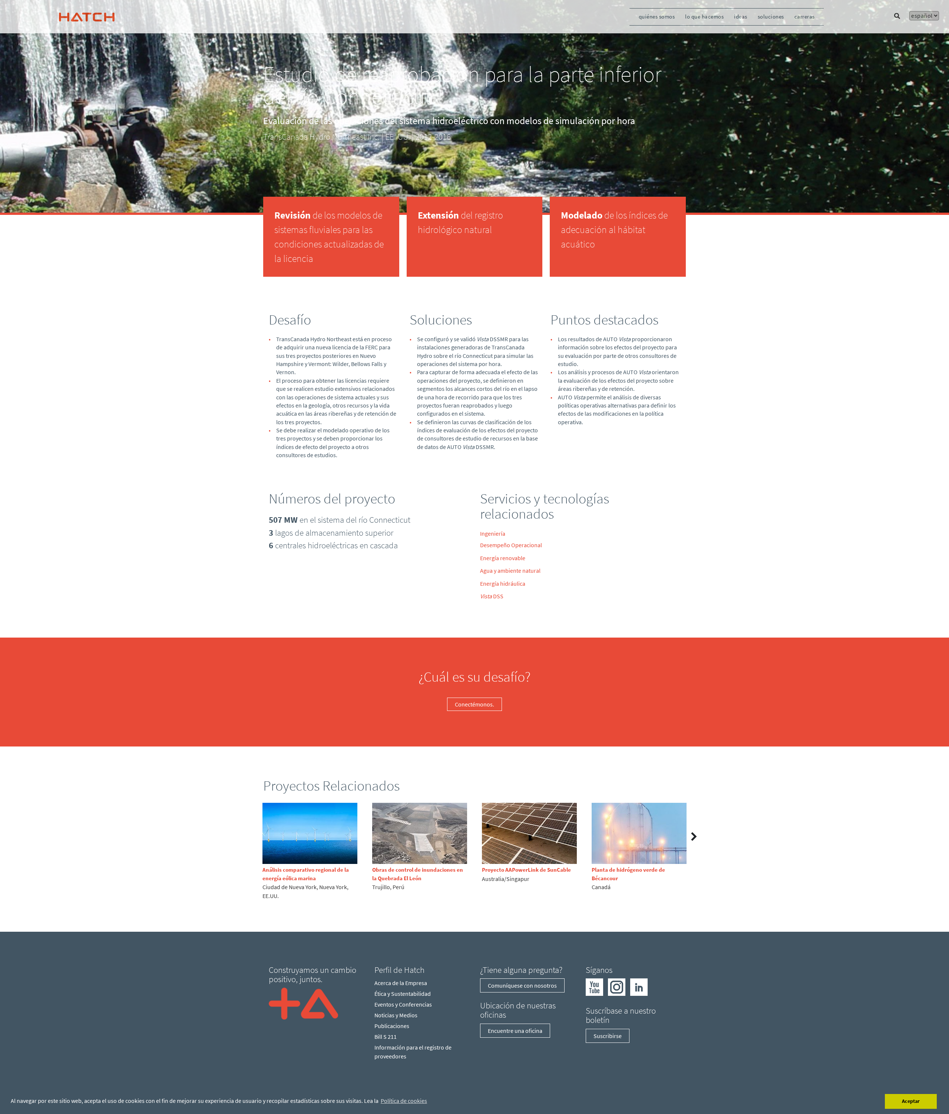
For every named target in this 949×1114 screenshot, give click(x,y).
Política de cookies (404, 1100)
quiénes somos (657, 16)
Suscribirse (607, 1036)
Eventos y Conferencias (403, 1004)
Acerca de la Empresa (400, 983)
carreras (804, 16)
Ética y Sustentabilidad (402, 993)
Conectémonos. (474, 704)
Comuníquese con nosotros (522, 985)
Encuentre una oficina (515, 1030)
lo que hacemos (704, 16)
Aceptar (911, 1101)
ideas (740, 16)
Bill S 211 (385, 1036)
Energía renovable (502, 558)
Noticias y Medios (395, 1015)
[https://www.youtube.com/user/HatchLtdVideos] (594, 986)
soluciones (771, 16)
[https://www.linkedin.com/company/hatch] (639, 986)
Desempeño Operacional (511, 545)
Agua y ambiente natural (510, 570)
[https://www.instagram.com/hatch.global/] (616, 986)
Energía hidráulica (502, 583)
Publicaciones (391, 1026)
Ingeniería (492, 533)
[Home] (303, 1003)
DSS (491, 596)
